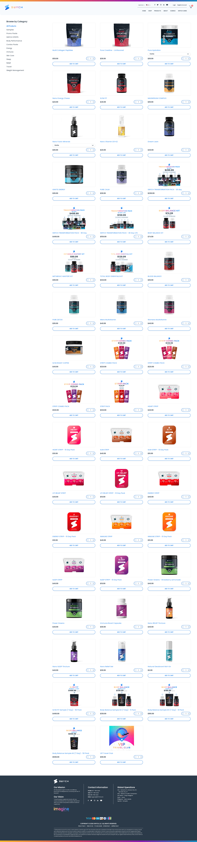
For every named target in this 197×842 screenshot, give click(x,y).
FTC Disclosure (98, 826)
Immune (9, 52)
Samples (10, 30)
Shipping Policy (115, 826)
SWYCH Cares (182, 11)
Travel (9, 67)
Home (144, 11)
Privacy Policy (81, 826)
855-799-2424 (94, 795)
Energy (9, 48)
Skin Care (10, 56)
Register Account (182, 5)
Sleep (8, 59)
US (148, 5)
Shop (150, 11)
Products (157, 11)
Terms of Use (90, 826)
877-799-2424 (96, 790)
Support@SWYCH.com (97, 797)
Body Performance (14, 41)
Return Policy (106, 826)
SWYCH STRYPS (12, 37)
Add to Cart (74, 64)
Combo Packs (12, 44)
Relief (8, 63)
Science (172, 11)
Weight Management (15, 70)
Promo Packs (11, 33)
